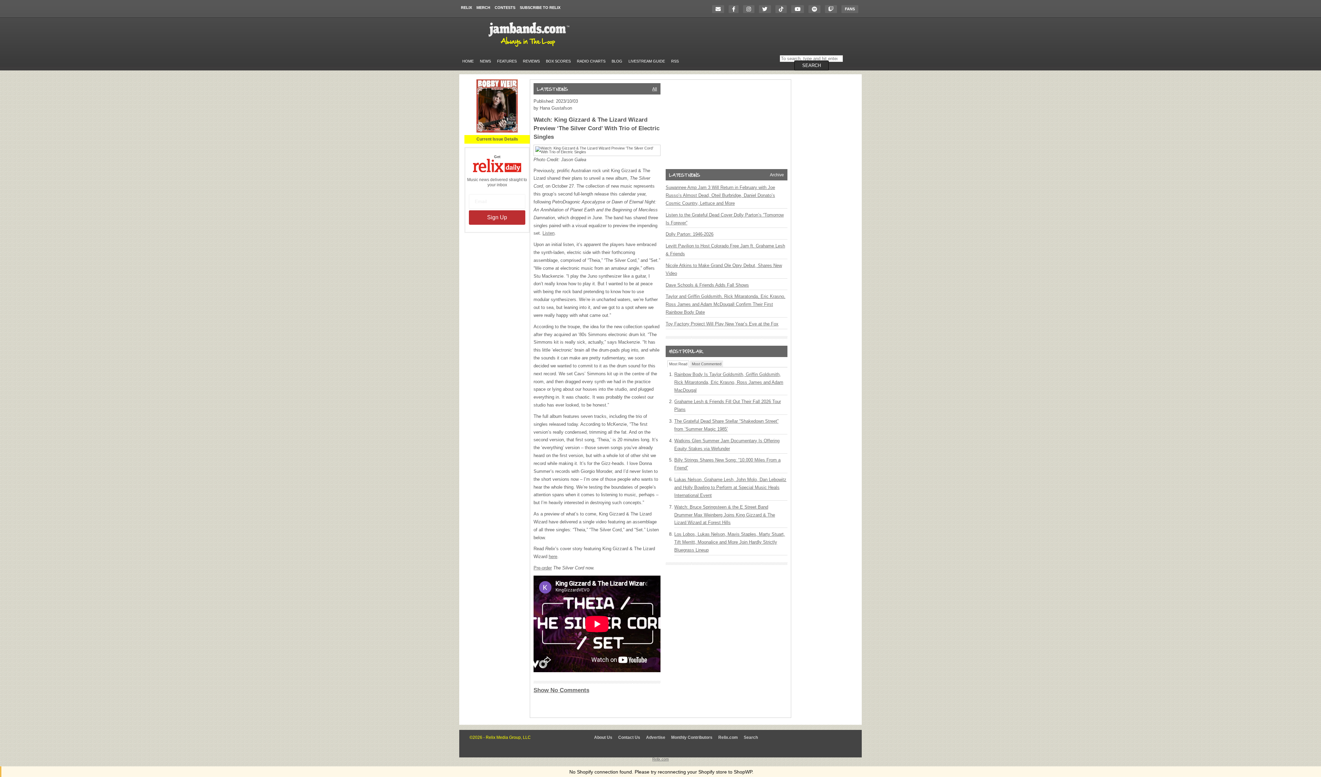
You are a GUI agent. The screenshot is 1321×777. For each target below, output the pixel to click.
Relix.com (728, 737)
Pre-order (543, 567)
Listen (549, 233)
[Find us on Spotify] (816, 9)
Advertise (655, 737)
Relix (466, 7)
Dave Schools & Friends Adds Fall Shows (707, 285)
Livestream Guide (647, 61)
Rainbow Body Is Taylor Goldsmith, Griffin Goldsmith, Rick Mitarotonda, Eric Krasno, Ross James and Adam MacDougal (728, 382)
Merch (483, 7)
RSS (675, 61)
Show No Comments (561, 690)
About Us (603, 737)
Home (468, 61)
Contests (505, 7)
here (553, 556)
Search (751, 737)
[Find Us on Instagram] (750, 9)
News (485, 61)
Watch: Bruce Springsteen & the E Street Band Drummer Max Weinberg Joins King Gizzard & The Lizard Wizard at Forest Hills (724, 514)
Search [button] (811, 65)
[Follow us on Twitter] (766, 9)
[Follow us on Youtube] (799, 9)
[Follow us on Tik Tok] (783, 9)
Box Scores (558, 61)
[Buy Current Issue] (497, 131)
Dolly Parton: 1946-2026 (689, 234)
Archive (777, 175)
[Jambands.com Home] (530, 47)
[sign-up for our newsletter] (720, 9)
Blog (617, 61)
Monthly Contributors (691, 737)
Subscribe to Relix (540, 7)
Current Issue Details (497, 139)
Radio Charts (591, 61)
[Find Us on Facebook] (735, 9)
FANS (850, 9)
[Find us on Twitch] (832, 9)
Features (507, 61)
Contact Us (629, 737)
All (654, 89)
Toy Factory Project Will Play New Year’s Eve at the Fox (722, 323)
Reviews (531, 61)
